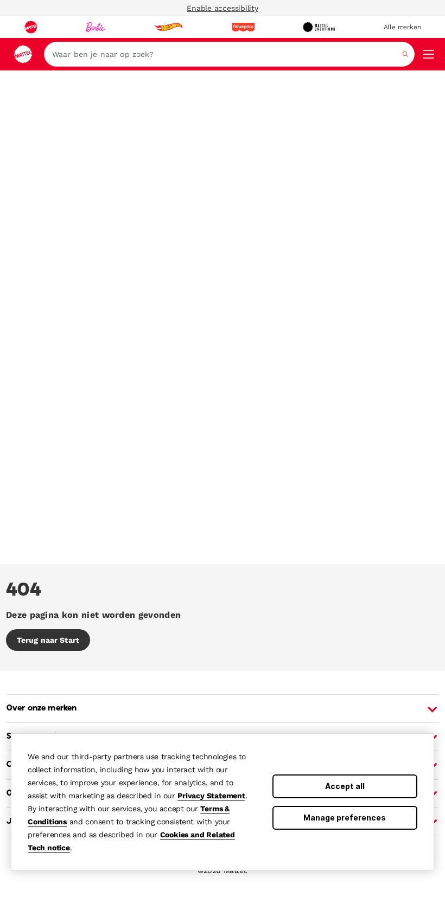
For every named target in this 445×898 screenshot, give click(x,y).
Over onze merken (42, 708)
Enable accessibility (222, 8)
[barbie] (95, 27)
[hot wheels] (168, 27)
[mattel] (31, 27)
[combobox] (229, 54)
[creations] (318, 27)
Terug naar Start (48, 640)
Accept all (345, 786)
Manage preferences (344, 817)
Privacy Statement (211, 795)
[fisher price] (243, 27)
